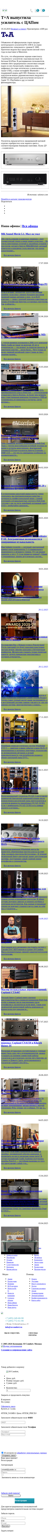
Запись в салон (12, 1255)
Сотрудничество (13, 1265)
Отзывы (9, 1260)
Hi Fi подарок (13, 1286)
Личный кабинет (37, 1296)
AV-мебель (38, 1257)
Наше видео (12, 1307)
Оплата (34, 1279)
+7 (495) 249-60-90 (14, 1318)
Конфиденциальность (39, 1298)
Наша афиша (12, 1303)
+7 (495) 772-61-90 (14, 1321)
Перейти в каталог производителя (16, 199)
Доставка (34, 1281)
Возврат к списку (19, 29)
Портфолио (11, 1257)
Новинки (11, 1284)
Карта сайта (35, 1300)
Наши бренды (13, 1305)
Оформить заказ (8, 1406)
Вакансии (10, 1262)
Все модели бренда (12, 255)
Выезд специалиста (38, 1284)
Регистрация (21, 1500)
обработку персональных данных (32, 1453)
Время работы (12, 1269)
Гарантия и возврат (38, 1288)
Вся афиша (30, 226)
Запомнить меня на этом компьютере (18, 1477)
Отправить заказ (8, 1455)
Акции (36, 1265)
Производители (40, 1269)
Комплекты (38, 1260)
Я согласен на (25, 1453)
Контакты (10, 1267)
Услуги (33, 1286)
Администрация (37, 1293)
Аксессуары (38, 1262)
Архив (33, 1291)
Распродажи (38, 1267)
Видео (36, 1255)
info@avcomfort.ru (13, 1327)
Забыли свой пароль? (10, 1493)
